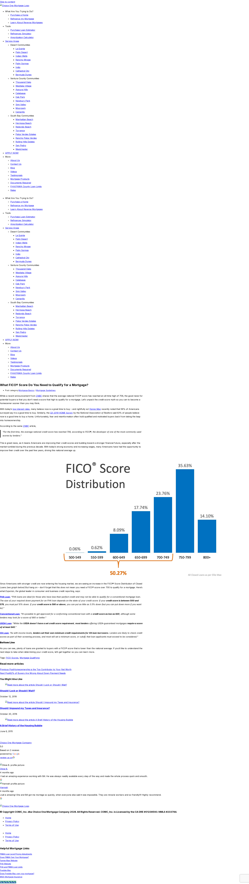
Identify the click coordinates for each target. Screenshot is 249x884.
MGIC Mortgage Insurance (11, 877)
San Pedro (21, 145)
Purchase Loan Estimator (22, 30)
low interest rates (21, 409)
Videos (13, 171)
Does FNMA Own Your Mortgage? (14, 857)
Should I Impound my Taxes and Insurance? (25, 708)
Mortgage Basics (26, 390)
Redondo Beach (23, 127)
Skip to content (7, 2)
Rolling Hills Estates (25, 141)
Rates (13, 190)
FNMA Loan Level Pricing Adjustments (16, 854)
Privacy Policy (12, 821)
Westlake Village (23, 86)
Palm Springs (22, 63)
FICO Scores (12, 657)
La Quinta (20, 48)
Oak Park (20, 97)
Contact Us (15, 164)
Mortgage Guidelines (46, 390)
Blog (12, 168)
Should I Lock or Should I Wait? (17, 690)
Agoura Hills (22, 89)
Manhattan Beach (24, 119)
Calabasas (21, 93)
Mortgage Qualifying (30, 657)
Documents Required (20, 182)
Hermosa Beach (24, 123)
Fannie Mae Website (9, 860)
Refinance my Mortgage (22, 18)
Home (8, 817)
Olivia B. (4, 769)
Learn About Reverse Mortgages (26, 22)
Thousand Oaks (23, 82)
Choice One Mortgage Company (16, 742)
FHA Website (5, 864)
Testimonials (16, 175)
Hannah (4, 787)
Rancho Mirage (23, 59)
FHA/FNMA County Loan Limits (26, 186)
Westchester (22, 149)
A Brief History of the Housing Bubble (21, 725)
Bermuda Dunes (24, 74)
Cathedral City (22, 71)
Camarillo (20, 112)
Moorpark (21, 108)
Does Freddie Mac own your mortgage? (17, 873)
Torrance (20, 130)
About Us (15, 160)
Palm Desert (22, 52)
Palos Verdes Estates (26, 134)
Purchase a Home (19, 15)
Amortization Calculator (22, 37)
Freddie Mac (5, 870)
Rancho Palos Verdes (26, 138)
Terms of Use (12, 825)
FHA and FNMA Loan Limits (11, 867)
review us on (6, 757)
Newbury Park (23, 101)
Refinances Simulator (20, 33)
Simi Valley (21, 104)
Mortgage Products (19, 179)
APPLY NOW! (12, 153)
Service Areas (12, 41)
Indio (18, 67)
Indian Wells (21, 56)
